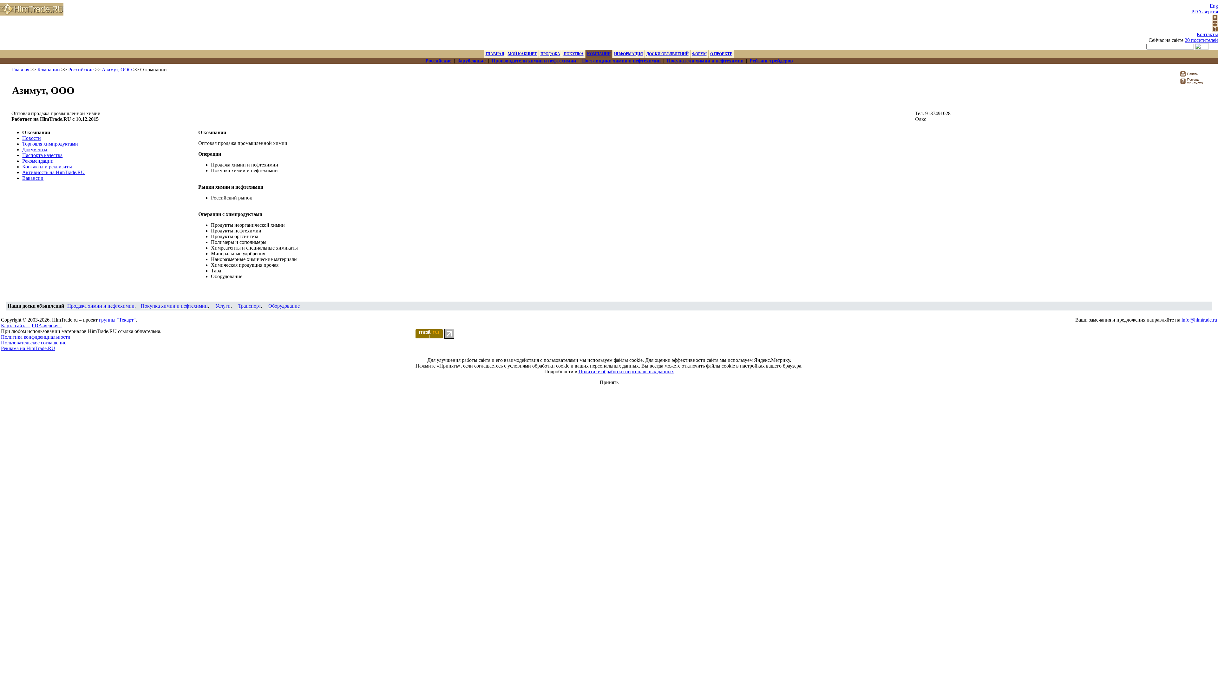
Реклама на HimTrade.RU (28, 348)
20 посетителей (1201, 40)
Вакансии (32, 178)
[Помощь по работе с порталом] (1215, 30)
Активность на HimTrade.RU (53, 172)
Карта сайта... (15, 325)
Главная (20, 69)
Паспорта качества (42, 155)
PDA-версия (1204, 11)
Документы (34, 149)
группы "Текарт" (117, 320)
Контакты (1207, 34)
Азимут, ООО (117, 69)
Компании (48, 69)
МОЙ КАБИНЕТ (522, 54)
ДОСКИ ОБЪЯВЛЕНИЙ (667, 54)
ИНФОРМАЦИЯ (628, 54)
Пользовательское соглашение (33, 342)
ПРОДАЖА (550, 54)
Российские (81, 69)
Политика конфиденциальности (35, 337)
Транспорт (249, 306)
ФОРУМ (699, 54)
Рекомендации (38, 161)
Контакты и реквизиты (47, 166)
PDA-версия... (47, 325)
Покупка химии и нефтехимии (174, 306)
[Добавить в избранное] (1215, 18)
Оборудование (284, 306)
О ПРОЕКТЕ (721, 54)
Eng (1214, 6)
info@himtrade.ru (1199, 320)
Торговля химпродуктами (50, 144)
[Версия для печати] (1193, 75)
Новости (31, 138)
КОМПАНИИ (599, 54)
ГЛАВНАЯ (495, 54)
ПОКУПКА (574, 54)
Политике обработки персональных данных (626, 371)
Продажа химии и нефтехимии (100, 306)
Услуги (223, 306)
